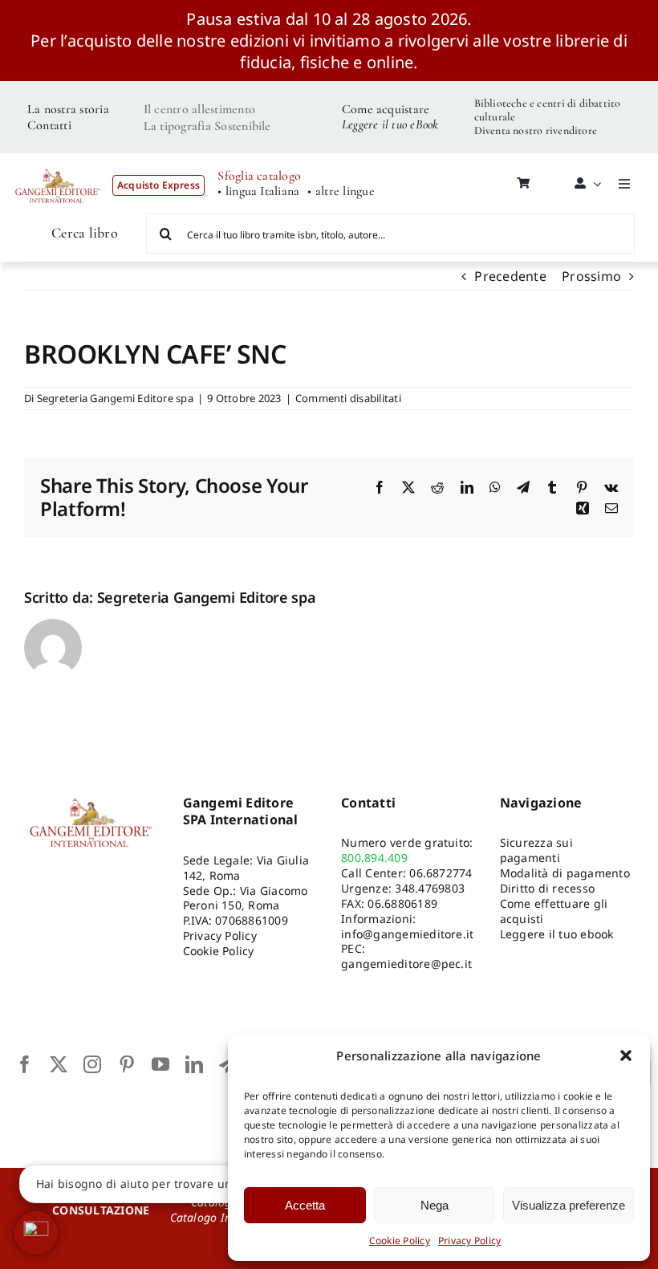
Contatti (49, 125)
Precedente (510, 276)
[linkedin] (194, 1064)
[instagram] (92, 1064)
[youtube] (160, 1064)
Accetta (305, 1205)
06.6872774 (440, 873)
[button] (626, 1055)
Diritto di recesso (547, 888)
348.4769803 (430, 888)
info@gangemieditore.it (407, 934)
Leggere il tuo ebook (557, 934)
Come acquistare (386, 109)
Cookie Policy (399, 1240)
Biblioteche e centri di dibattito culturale (547, 110)
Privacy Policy (469, 1240)
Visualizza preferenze (568, 1205)
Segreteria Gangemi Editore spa (115, 398)
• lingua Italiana (258, 191)
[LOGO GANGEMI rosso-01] (57, 164)
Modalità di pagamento (565, 873)
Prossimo (591, 276)
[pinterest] (127, 1064)
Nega (434, 1205)
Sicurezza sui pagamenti (536, 850)
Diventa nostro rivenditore (535, 130)
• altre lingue (340, 191)
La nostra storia (68, 109)
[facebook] (25, 1064)
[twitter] (58, 1064)
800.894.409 (374, 857)
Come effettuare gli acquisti (554, 911)
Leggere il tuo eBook (390, 124)
